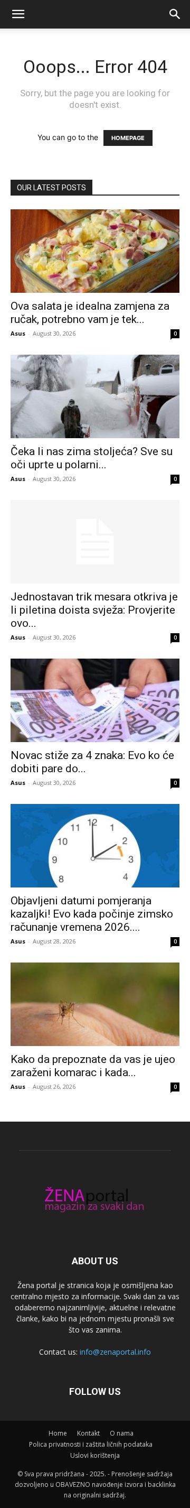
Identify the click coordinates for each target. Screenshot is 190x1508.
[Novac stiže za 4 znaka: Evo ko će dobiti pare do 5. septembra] (95, 700)
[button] (18, 14)
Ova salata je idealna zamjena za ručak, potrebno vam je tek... (90, 313)
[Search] (175, 14)
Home (58, 1433)
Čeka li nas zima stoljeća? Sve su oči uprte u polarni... (92, 458)
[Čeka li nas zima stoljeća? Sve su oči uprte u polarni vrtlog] (95, 396)
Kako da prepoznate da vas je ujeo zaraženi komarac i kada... (93, 1066)
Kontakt (88, 1433)
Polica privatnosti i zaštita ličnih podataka (91, 1444)
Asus (18, 333)
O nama (122, 1433)
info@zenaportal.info (115, 1352)
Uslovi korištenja (95, 1455)
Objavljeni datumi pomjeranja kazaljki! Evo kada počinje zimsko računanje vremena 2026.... (92, 913)
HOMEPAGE (128, 138)
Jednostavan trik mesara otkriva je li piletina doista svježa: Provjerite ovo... (94, 610)
